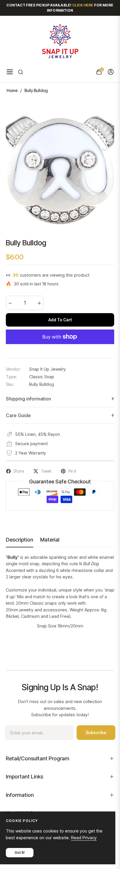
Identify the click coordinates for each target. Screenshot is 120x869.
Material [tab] (49, 540)
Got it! (20, 852)
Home (12, 90)
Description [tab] (19, 540)
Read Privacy (84, 837)
